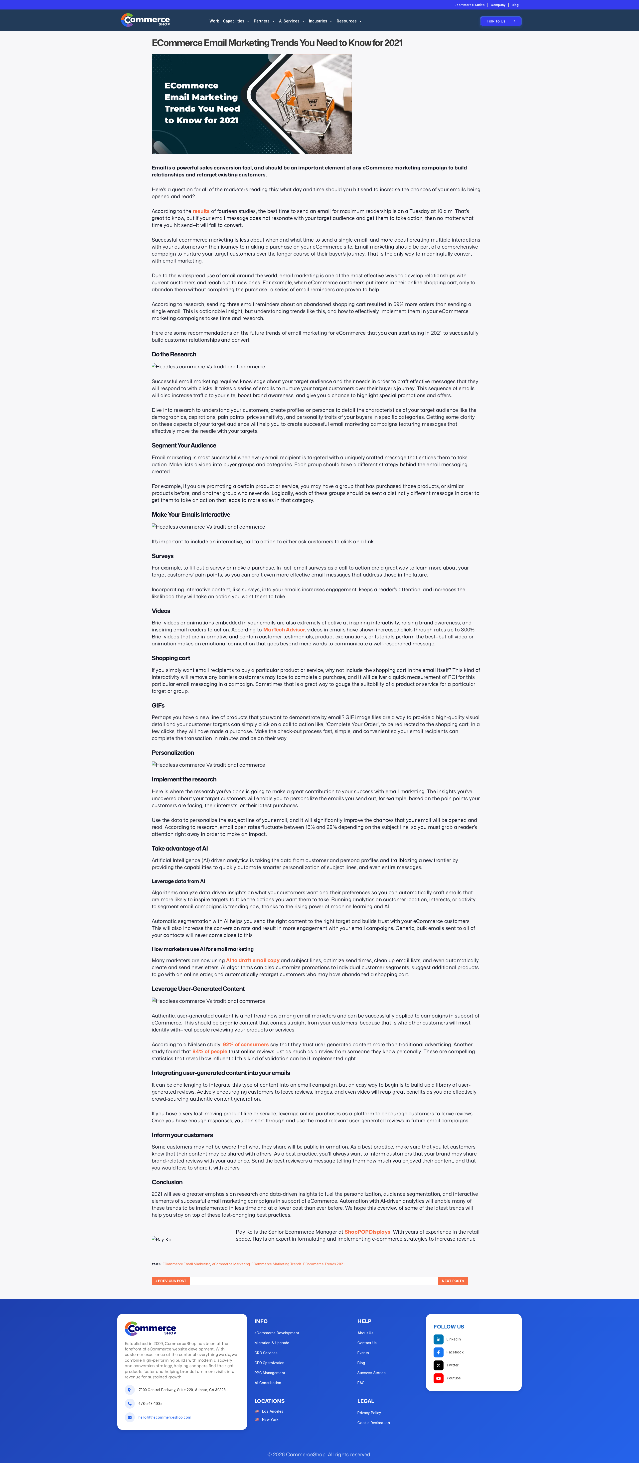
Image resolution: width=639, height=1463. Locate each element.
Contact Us (367, 1343)
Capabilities (233, 21)
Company (498, 5)
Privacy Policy (369, 1413)
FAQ (360, 1383)
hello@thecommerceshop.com (165, 1417)
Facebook (455, 1352)
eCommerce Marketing (231, 1264)
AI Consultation (268, 1383)
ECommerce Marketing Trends (277, 1264)
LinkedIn (454, 1339)
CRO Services (266, 1353)
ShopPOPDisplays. (368, 1232)
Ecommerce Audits (469, 5)
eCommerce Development (277, 1333)
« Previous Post (171, 1281)
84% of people (209, 1051)
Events (363, 1353)
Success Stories (371, 1373)
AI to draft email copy (253, 960)
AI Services (289, 21)
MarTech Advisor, (284, 630)
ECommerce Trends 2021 (324, 1264)
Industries (318, 21)
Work (214, 21)
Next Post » (453, 1281)
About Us (365, 1333)
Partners (262, 21)
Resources (347, 21)
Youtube (454, 1378)
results (201, 211)
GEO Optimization (270, 1363)
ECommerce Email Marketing (187, 1264)
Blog (515, 5)
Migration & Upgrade (272, 1343)
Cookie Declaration (373, 1423)
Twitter (453, 1365)
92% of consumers (246, 1044)
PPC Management (270, 1373)
